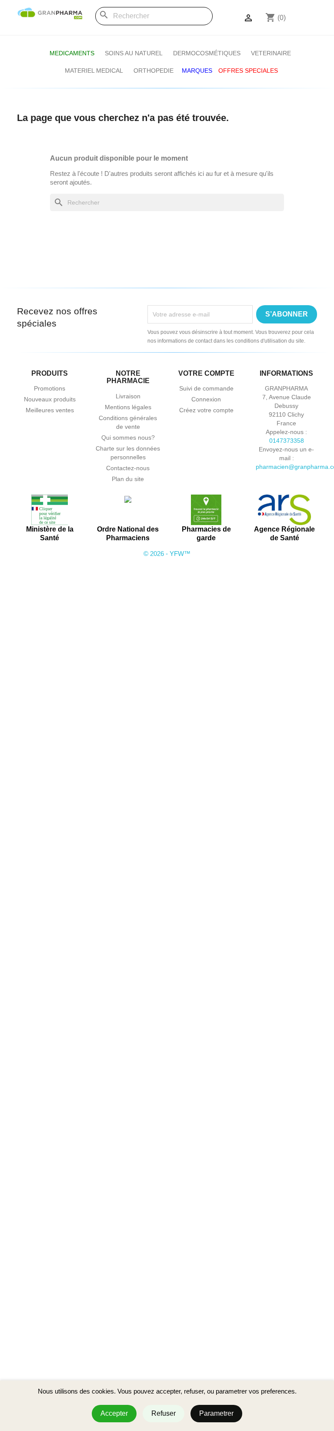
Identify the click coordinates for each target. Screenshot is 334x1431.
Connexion (206, 399)
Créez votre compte (206, 410)
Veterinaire (271, 53)
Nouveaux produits (50, 399)
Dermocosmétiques (206, 53)
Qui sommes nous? (128, 437)
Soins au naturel (134, 53)
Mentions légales (128, 407)
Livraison (128, 396)
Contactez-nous (128, 468)
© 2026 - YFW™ (167, 553)
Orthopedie (154, 70)
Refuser (163, 1413)
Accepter (114, 1413)
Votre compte (206, 373)
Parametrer (216, 1413)
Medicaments (72, 53)
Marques (197, 70)
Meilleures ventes (50, 410)
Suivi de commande (206, 388)
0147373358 (286, 440)
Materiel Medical (94, 70)
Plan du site (128, 478)
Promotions (49, 388)
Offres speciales (248, 70)
